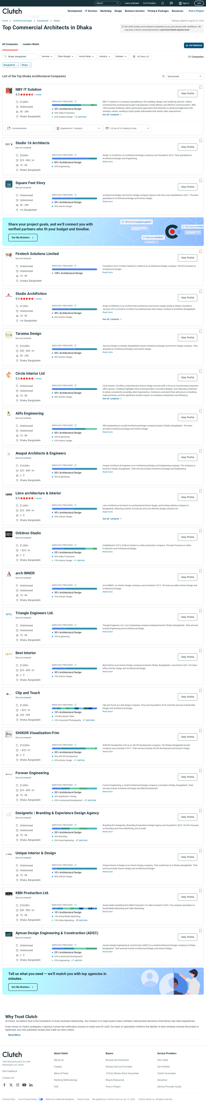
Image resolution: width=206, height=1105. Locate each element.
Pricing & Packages (158, 11)
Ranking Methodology (65, 1080)
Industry (103, 56)
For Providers (149, 3)
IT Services (91, 11)
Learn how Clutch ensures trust (174, 30)
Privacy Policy (8, 1099)
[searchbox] (20, 56)
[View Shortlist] (163, 3)
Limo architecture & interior (38, 493)
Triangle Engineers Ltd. (35, 613)
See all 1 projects (111, 114)
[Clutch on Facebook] (4, 1085)
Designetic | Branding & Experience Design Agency (57, 813)
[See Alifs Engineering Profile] (9, 414)
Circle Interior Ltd (30, 373)
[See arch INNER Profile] (9, 574)
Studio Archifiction (31, 294)
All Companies (10, 44)
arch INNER (25, 573)
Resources (177, 11)
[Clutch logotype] (12, 11)
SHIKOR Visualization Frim (37, 733)
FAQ (56, 1086)
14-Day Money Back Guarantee (122, 1073)
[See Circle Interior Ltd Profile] (9, 374)
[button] (47, 56)
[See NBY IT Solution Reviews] (26, 94)
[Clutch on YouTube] (24, 1085)
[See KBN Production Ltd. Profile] (9, 894)
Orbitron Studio (28, 533)
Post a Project (196, 11)
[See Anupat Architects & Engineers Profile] (9, 454)
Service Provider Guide (169, 1086)
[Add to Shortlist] (200, 87)
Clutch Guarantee (166, 1073)
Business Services (135, 11)
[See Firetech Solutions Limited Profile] (9, 255)
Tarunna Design (28, 333)
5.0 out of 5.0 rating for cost (123, 128)
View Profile (187, 93)
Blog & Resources (115, 1080)
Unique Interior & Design (36, 853)
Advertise (162, 1080)
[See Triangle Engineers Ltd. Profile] (9, 614)
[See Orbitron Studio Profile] (9, 534)
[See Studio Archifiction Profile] (9, 295)
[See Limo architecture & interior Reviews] (26, 498)
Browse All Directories (117, 1060)
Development (75, 11)
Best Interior (26, 653)
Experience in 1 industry (71, 128)
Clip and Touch (28, 693)
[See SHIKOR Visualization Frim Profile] (9, 734)
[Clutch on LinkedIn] (31, 1085)
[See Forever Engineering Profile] (9, 774)
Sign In (186, 3)
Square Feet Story (30, 183)
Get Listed (162, 1060)
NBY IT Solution (28, 89)
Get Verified (163, 1066)
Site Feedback (9, 1071)
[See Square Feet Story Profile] (9, 184)
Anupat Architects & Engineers (41, 453)
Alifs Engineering (30, 413)
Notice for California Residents (60, 1099)
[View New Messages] (171, 3)
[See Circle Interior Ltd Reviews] (26, 378)
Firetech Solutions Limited (37, 254)
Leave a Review (132, 3)
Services (45, 56)
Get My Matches (21, 237)
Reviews (119, 56)
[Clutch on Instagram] (18, 1085)
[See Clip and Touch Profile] (9, 694)
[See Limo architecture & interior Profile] (9, 494)
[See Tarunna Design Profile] (9, 334)
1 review (38, 94)
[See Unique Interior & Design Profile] (9, 854)
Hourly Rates (85, 56)
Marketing (105, 11)
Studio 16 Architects (32, 143)
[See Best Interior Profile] (9, 654)
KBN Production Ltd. (32, 893)
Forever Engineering (32, 773)
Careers (58, 1066)
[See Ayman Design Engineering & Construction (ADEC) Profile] (9, 934)
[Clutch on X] (11, 1085)
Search (100, 3)
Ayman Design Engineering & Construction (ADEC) (57, 933)
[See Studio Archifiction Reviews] (26, 299)
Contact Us (8, 1077)
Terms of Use (83, 1099)
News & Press (61, 1073)
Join (199, 3)
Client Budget (64, 56)
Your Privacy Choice (27, 1099)
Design (118, 11)
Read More (14, 1035)
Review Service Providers (119, 1066)
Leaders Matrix (31, 44)
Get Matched (195, 45)
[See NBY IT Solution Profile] (9, 90)
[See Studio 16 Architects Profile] (9, 144)
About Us (59, 1060)
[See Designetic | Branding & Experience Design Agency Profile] (9, 814)
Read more (108, 161)
